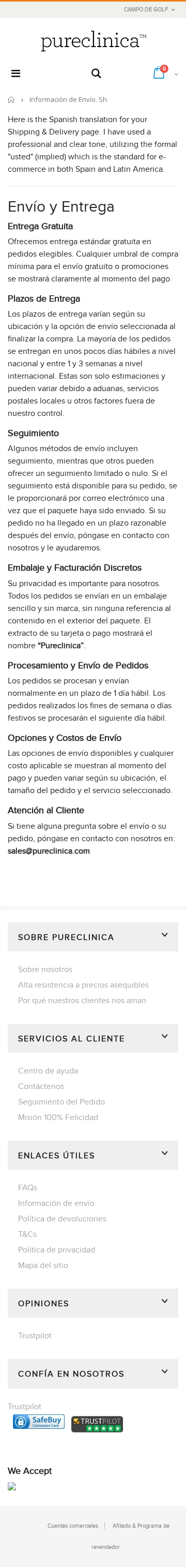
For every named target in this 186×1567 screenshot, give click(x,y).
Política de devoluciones (62, 1219)
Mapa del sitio (43, 1265)
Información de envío (56, 1203)
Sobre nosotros (45, 969)
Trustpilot (35, 1336)
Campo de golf (146, 9)
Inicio (12, 99)
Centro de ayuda (48, 1071)
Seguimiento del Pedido (61, 1102)
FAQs (27, 1188)
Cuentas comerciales (73, 1526)
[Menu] (15, 74)
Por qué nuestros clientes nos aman (82, 1000)
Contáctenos (41, 1086)
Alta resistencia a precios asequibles (83, 985)
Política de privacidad (56, 1250)
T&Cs (27, 1234)
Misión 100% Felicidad (58, 1117)
